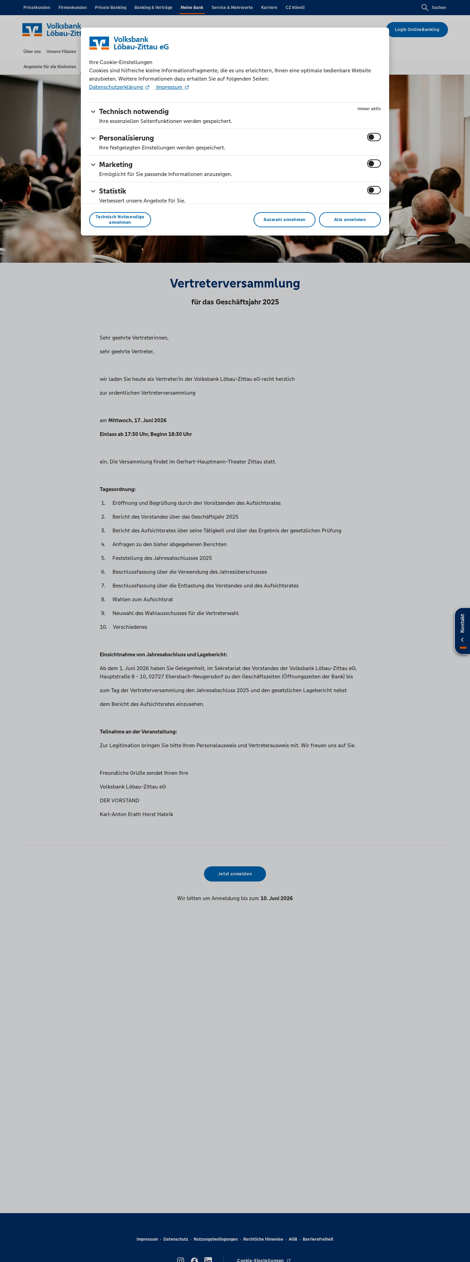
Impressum (169, 87)
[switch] (374, 137)
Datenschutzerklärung (116, 87)
